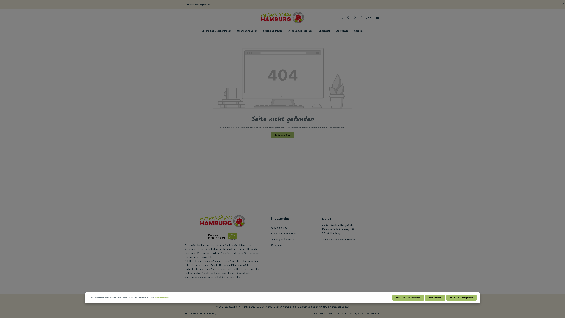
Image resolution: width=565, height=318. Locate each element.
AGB (330, 313)
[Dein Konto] (355, 18)
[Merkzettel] (349, 18)
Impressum (319, 313)
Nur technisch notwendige (408, 298)
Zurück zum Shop (282, 135)
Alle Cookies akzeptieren (461, 298)
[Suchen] (342, 18)
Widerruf (375, 313)
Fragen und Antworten (283, 233)
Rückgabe (276, 245)
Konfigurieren (435, 298)
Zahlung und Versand (283, 239)
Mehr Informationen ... (163, 298)
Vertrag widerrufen (359, 313)
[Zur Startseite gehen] (282, 17)
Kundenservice (279, 227)
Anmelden (189, 4)
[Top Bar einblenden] (377, 18)
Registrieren (204, 4)
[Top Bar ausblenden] (562, 4)
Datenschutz (341, 313)
